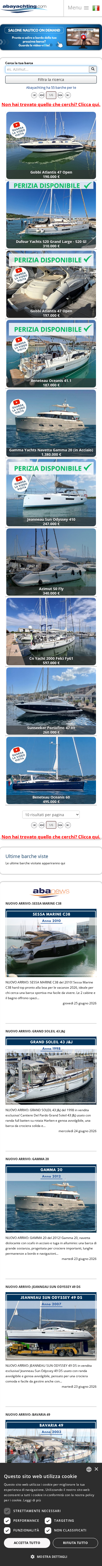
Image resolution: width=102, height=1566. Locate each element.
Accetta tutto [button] (27, 1543)
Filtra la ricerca (51, 79)
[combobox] (89, 1469)
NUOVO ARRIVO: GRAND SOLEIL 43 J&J (35, 903)
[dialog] (51, 1514)
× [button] (96, 1469)
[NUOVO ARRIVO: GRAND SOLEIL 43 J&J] (51, 942)
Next (94, 37)
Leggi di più (32, 1500)
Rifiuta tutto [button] (75, 1543)
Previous (8, 37)
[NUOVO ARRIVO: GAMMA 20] (51, 1070)
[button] (51, 1556)
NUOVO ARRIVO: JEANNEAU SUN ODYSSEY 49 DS (43, 1159)
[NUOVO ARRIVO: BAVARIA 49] (51, 1326)
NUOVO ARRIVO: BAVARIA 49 (27, 1287)
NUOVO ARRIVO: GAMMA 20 (27, 1031)
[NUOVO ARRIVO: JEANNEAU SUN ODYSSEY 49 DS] (51, 1198)
